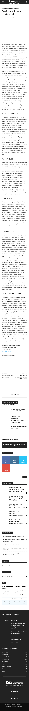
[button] (2, 2)
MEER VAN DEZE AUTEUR (9, 405)
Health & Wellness (10, 6)
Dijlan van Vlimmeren (14, 499)
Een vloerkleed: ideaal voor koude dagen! (13, 544)
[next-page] (5, 434)
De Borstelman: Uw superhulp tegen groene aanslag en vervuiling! (16, 489)
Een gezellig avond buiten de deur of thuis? (14, 536)
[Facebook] (3, 20)
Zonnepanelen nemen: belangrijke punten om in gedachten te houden (15, 553)
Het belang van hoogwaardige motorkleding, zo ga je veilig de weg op (15, 540)
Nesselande (16, 8)
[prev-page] (3, 434)
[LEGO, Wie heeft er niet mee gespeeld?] (5, 514)
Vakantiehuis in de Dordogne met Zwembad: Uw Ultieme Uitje (15, 548)
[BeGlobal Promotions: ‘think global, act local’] (5, 522)
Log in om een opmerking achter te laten (14, 445)
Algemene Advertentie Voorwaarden (14, 706)
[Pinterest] (10, 20)
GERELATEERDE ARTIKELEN (10, 402)
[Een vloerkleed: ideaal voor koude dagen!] (6, 428)
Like (6, 456)
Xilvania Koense (7, 17)
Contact (13, 704)
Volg (14, 456)
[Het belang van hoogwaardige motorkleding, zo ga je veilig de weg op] (6, 418)
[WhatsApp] (14, 20)
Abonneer (5, 464)
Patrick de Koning (13, 507)
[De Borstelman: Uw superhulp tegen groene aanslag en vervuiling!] (5, 490)
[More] (18, 20)
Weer (4, 582)
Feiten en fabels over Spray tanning (7, 376)
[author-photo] (14, 392)
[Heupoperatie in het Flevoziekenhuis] (5, 506)
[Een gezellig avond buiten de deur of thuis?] (6, 411)
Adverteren (7, 704)
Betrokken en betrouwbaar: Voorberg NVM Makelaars (21, 377)
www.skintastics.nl (7, 351)
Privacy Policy (20, 704)
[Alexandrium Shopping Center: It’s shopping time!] (5, 498)
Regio (12, 8)
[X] (7, 20)
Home (3, 6)
